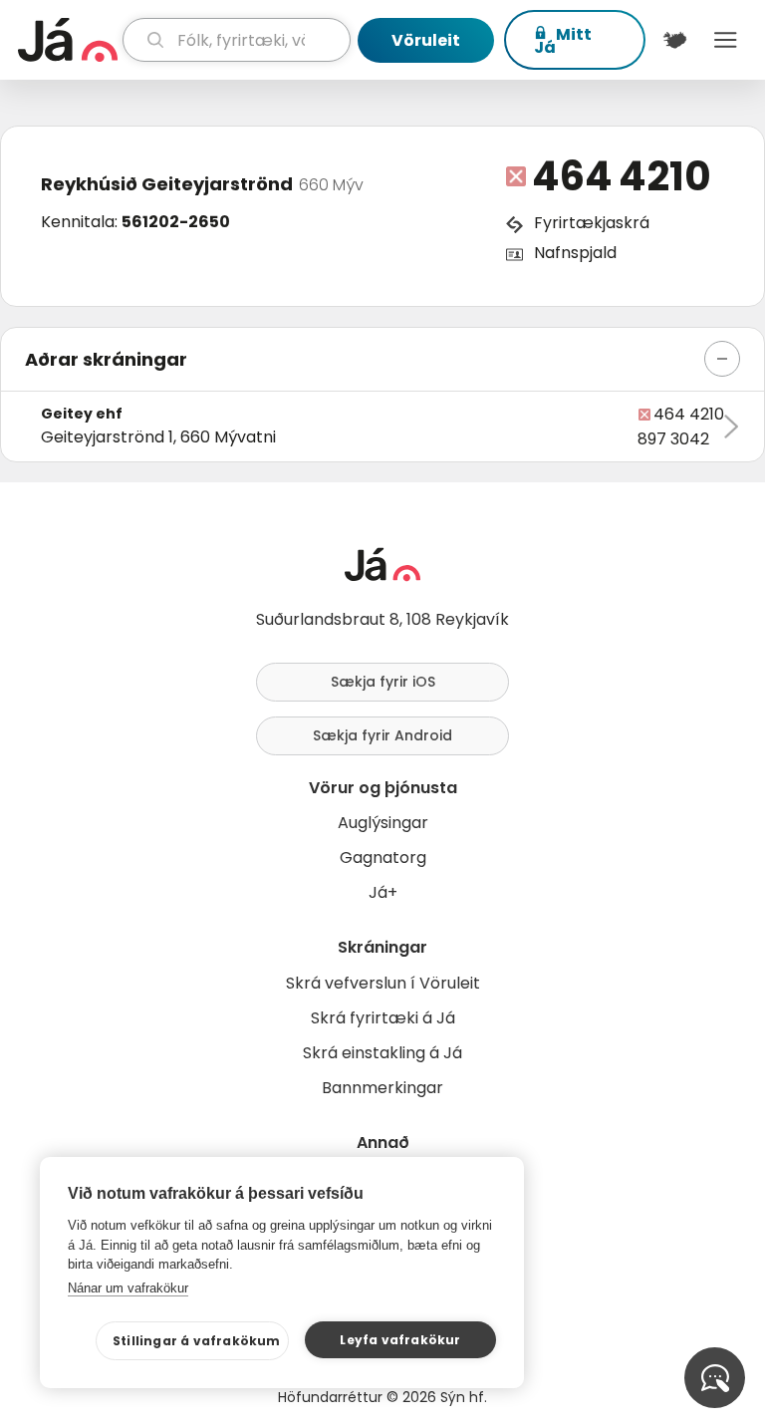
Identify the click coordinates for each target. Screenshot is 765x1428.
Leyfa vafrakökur (400, 1339)
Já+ (383, 892)
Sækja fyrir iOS (383, 682)
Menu (725, 40)
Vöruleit (425, 40)
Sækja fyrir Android (382, 735)
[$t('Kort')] (674, 40)
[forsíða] (68, 40)
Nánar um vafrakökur (128, 1288)
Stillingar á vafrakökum (197, 1340)
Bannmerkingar (382, 1087)
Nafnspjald (575, 252)
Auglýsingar (383, 822)
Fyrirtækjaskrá (591, 222)
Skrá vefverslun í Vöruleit (383, 983)
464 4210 (621, 176)
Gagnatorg (383, 857)
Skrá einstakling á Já (382, 1052)
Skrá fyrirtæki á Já (383, 1017)
